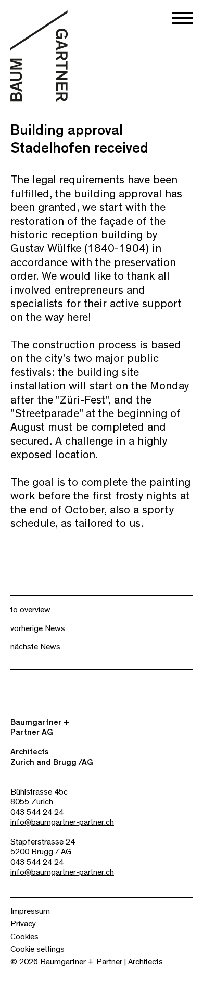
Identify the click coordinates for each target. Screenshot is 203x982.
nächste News (35, 647)
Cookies (24, 937)
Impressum (30, 911)
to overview (30, 610)
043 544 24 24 (37, 812)
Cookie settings (37, 949)
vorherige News (37, 628)
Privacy (23, 924)
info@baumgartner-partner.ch (62, 822)
